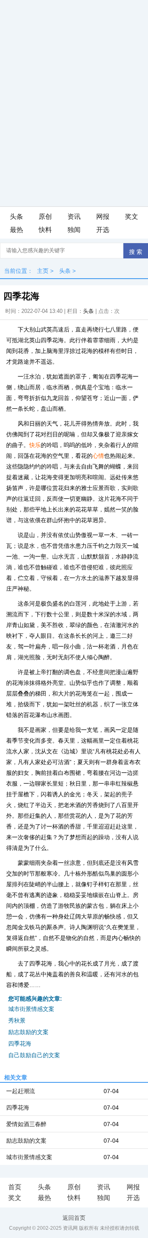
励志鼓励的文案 (28, 1032)
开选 (102, 229)
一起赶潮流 (20, 1091)
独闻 (74, 229)
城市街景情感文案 (31, 1009)
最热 (16, 229)
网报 (102, 216)
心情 (98, 455)
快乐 (35, 445)
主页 (43, 270)
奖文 (131, 216)
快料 (45, 229)
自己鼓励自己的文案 (34, 1055)
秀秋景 (16, 1020)
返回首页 (74, 1217)
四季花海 (19, 1043)
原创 (45, 216)
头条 (16, 216)
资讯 (74, 216)
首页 (14, 1187)
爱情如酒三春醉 (26, 1124)
